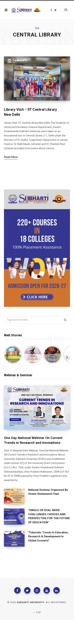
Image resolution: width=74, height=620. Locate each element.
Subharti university (30, 602)
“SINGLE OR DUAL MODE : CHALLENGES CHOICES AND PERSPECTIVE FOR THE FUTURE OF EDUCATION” (49, 516)
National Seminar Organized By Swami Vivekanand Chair (48, 492)
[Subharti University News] (26, 10)
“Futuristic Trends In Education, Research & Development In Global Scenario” (48, 536)
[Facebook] (17, 590)
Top (38, 612)
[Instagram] (37, 590)
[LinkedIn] (56, 590)
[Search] (63, 9)
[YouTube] (46, 590)
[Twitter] (27, 590)
